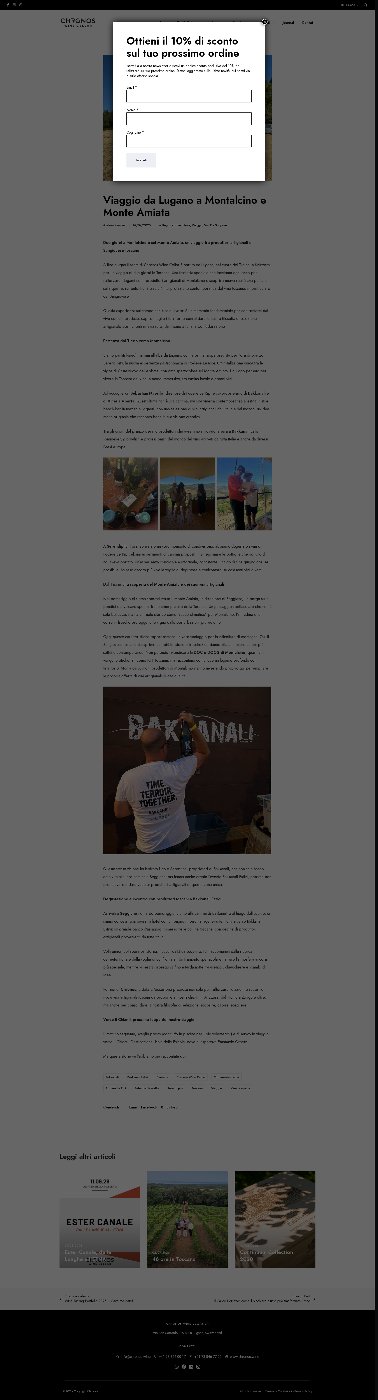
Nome (132, 109)
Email (131, 87)
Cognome (135, 132)
